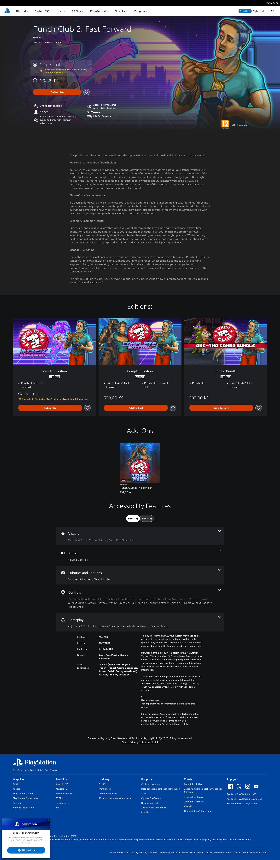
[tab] (133, 518)
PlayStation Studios (23, 793)
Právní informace (119, 852)
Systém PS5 (42, 11)
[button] (104, 108)
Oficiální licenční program (198, 811)
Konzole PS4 (62, 788)
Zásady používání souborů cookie (222, 852)
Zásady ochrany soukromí (143, 852)
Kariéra (16, 788)
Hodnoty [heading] (104, 779)
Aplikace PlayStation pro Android (244, 798)
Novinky (120, 11)
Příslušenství (98, 11)
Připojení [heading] (232, 779)
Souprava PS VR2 (65, 793)
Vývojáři (188, 806)
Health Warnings (150, 700)
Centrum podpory (150, 784)
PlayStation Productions (25, 798)
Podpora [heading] (146, 779)
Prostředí (103, 784)
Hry (60, 11)
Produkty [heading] (61, 779)
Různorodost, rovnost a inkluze (115, 798)
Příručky (145, 812)
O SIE (16, 784)
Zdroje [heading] (188, 779)
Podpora (139, 11)
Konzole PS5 (62, 784)
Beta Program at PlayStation (242, 803)
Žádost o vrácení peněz (153, 807)
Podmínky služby (193, 784)
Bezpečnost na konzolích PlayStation (160, 788)
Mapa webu (196, 852)
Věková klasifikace (194, 796)
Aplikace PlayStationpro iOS (241, 794)
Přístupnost (105, 788)
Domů (16, 770)
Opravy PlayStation (151, 798)
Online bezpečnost (108, 793)
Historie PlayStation (23, 807)
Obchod (21, 11)
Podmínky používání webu (174, 852)
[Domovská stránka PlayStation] (7, 11)
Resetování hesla (150, 802)
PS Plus (76, 11)
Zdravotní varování (194, 801)
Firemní (17, 802)
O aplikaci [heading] (19, 779)
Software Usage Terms (255, 852)
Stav (143, 793)
